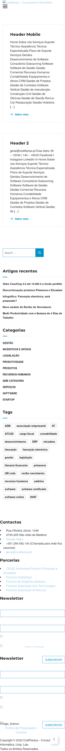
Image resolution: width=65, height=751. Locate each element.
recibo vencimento (33, 473)
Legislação (11, 355)
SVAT (33, 497)
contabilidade (48, 433)
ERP (34, 441)
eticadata (49, 441)
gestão (9, 457)
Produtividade (13, 362)
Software (10, 393)
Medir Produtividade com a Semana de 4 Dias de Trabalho (32, 315)
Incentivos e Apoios (17, 349)
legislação (26, 457)
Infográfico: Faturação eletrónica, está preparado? (26, 298)
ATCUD (9, 433)
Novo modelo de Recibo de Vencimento (27, 307)
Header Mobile (25, 34)
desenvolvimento (15, 441)
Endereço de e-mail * (13, 622)
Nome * (5, 607)
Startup (8, 399)
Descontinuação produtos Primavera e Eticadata (32, 290)
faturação (11, 449)
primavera (40, 465)
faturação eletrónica (35, 449)
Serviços (9, 387)
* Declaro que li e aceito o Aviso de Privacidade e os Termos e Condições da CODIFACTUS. (29, 709)
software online (14, 497)
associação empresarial (31, 426)
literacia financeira (16, 465)
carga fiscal (27, 433)
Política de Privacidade (34, 647)
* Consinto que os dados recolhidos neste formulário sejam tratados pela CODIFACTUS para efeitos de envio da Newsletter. (31, 639)
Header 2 (19, 143)
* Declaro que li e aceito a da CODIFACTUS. (31, 647)
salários (39, 481)
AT (53, 426)
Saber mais (21, 114)
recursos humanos (16, 481)
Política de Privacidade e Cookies (21, 730)
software (10, 489)
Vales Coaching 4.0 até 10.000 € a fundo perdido (32, 284)
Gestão (8, 343)
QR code (10, 473)
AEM (7, 426)
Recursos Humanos (17, 374)
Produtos (10, 368)
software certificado (34, 489)
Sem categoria (13, 380)
